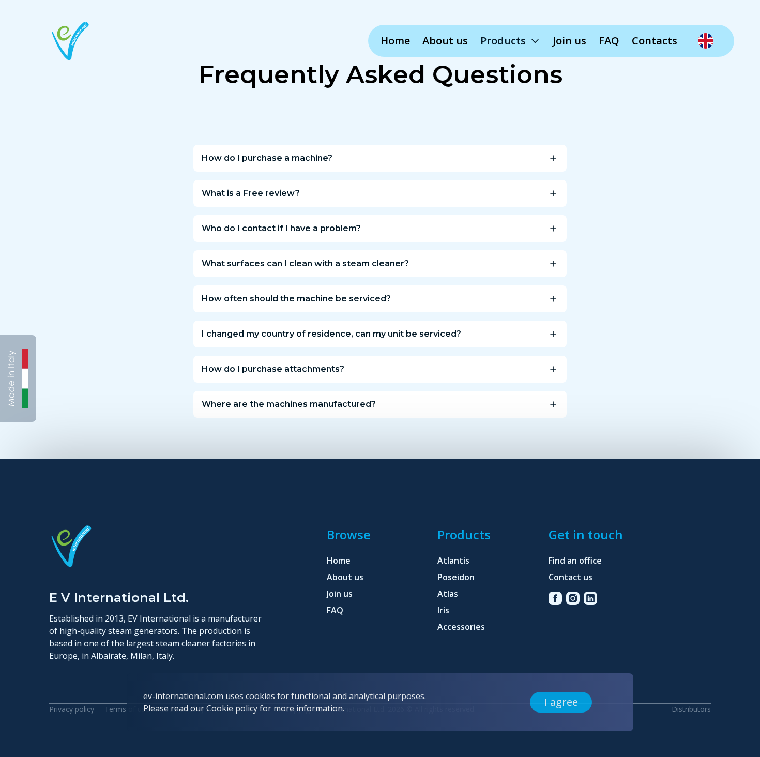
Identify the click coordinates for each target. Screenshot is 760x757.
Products (503, 41)
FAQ (609, 41)
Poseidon (456, 577)
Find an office (575, 560)
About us (445, 41)
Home (395, 41)
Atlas (447, 593)
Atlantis (453, 560)
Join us (569, 41)
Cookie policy (231, 708)
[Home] (70, 42)
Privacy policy (71, 709)
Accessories (461, 626)
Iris (443, 610)
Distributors (691, 709)
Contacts (654, 41)
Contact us (570, 577)
